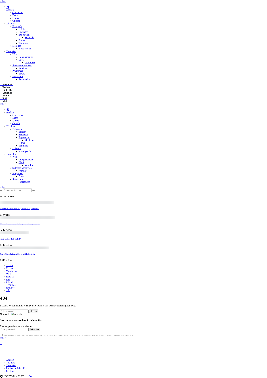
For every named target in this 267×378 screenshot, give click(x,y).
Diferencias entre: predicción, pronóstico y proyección (20, 224)
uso (8, 279)
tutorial (9, 282)
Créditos (10, 371)
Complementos (26, 57)
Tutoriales (11, 51)
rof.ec (3, 1)
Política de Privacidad (16, 368)
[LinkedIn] (1, 346)
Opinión (16, 20)
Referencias (24, 79)
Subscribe (34, 329)
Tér (8, 290)
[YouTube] (1, 349)
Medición (29, 37)
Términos (23, 43)
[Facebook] (1, 340)
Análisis (10, 9)
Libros (15, 18)
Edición (22, 29)
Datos (15, 15)
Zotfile (9, 265)
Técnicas (10, 23)
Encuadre (23, 32)
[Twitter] (1, 343)
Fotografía (17, 26)
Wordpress (11, 271)
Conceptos (17, 12)
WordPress (30, 62)
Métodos (16, 46)
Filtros (22, 40)
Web (14, 54)
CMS (21, 59)
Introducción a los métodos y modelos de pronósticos (19, 209)
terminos (10, 287)
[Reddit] (1, 351)
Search (33, 311)
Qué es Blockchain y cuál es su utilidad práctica (17, 254)
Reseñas (23, 68)
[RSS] (1, 354)
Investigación (25, 48)
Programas (17, 71)
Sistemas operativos (22, 65)
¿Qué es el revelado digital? (10, 239)
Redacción (17, 76)
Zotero (22, 73)
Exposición (24, 34)
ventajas (10, 276)
